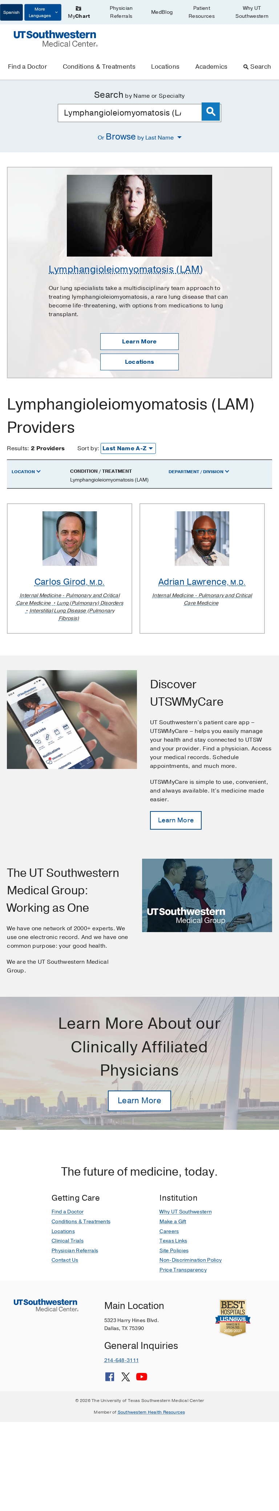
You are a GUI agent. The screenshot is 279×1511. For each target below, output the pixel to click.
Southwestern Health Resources (151, 1412)
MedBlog (162, 12)
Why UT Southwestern (251, 12)
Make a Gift (172, 1221)
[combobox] (139, 113)
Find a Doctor (27, 67)
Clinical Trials (68, 1240)
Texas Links (173, 1240)
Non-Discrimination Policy (190, 1260)
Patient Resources (202, 12)
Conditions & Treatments (99, 67)
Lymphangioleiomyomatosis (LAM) (126, 269)
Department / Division (196, 472)
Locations (165, 67)
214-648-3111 (121, 1360)
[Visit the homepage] (55, 38)
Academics (211, 67)
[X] (125, 1379)
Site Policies (174, 1250)
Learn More (139, 342)
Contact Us (65, 1260)
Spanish (11, 12)
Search (260, 67)
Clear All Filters (250, 451)
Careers (169, 1231)
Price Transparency (183, 1269)
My (79, 16)
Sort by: (88, 448)
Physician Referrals (121, 12)
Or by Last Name (136, 136)
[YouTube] (141, 1379)
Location (23, 472)
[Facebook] (109, 1379)
